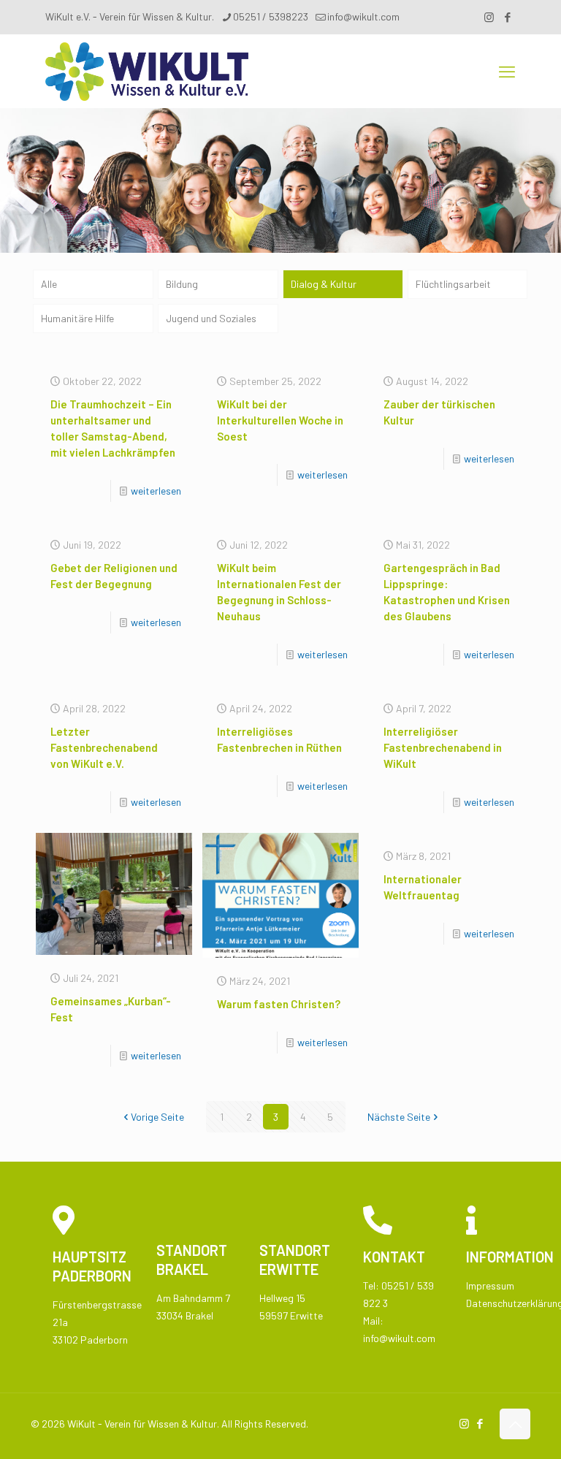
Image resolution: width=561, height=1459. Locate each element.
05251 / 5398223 (270, 16)
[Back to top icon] (515, 1424)
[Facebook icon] (507, 16)
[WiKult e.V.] (146, 70)
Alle (49, 284)
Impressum (490, 1285)
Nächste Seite (398, 1117)
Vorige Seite (157, 1117)
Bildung (182, 284)
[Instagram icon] (489, 16)
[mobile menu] (507, 70)
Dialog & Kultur (323, 284)
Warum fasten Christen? (278, 1003)
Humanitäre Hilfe (77, 318)
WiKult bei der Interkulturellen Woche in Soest (280, 420)
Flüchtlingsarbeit (453, 284)
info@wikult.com (363, 16)
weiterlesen (156, 490)
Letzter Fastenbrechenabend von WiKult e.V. (104, 747)
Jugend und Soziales (211, 318)
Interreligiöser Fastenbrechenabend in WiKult (442, 747)
